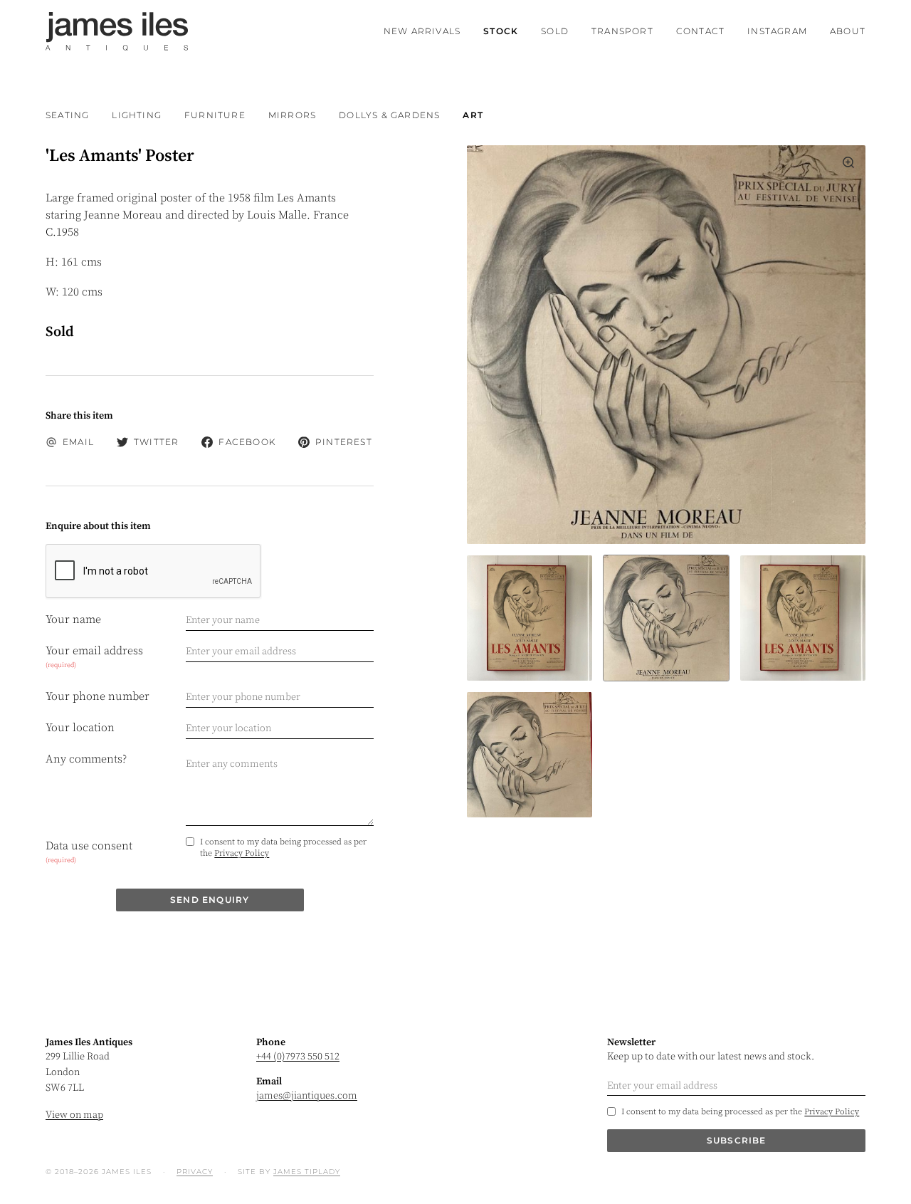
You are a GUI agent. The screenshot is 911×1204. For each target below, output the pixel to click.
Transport (622, 31)
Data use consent (89, 851)
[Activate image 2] (802, 618)
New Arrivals (422, 31)
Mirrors (292, 115)
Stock (500, 31)
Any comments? (86, 759)
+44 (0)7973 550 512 (297, 1056)
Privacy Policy (241, 853)
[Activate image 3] (529, 754)
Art (473, 115)
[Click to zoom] (666, 344)
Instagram (777, 31)
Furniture (215, 115)
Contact (700, 31)
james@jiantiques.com (306, 1095)
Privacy (195, 1171)
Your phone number (97, 696)
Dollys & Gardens (389, 115)
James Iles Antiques (117, 31)
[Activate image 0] (529, 618)
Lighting (137, 115)
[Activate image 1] (666, 618)
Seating (67, 115)
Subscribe (737, 1140)
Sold (555, 31)
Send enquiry (209, 899)
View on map (74, 1115)
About (847, 31)
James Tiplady (306, 1171)
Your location (80, 728)
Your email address (94, 656)
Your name (73, 619)
